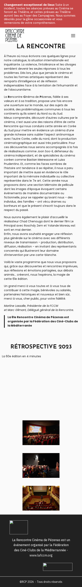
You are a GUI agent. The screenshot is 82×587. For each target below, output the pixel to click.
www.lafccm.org (41, 555)
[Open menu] (73, 35)
